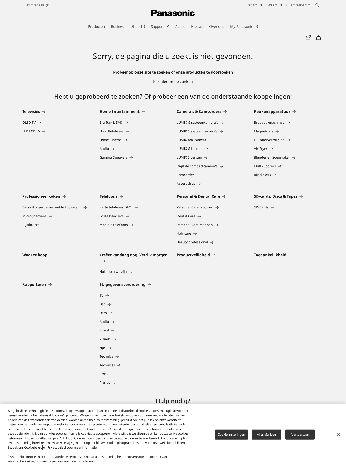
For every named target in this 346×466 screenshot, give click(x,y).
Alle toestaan (300, 434)
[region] (173, 435)
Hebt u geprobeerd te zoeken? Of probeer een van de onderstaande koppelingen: (173, 96)
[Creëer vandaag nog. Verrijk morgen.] (134, 260)
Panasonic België (38, 5)
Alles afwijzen (266, 434)
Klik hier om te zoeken (173, 81)
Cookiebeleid (33, 447)
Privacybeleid (56, 447)
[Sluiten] (338, 434)
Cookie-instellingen (231, 434)
